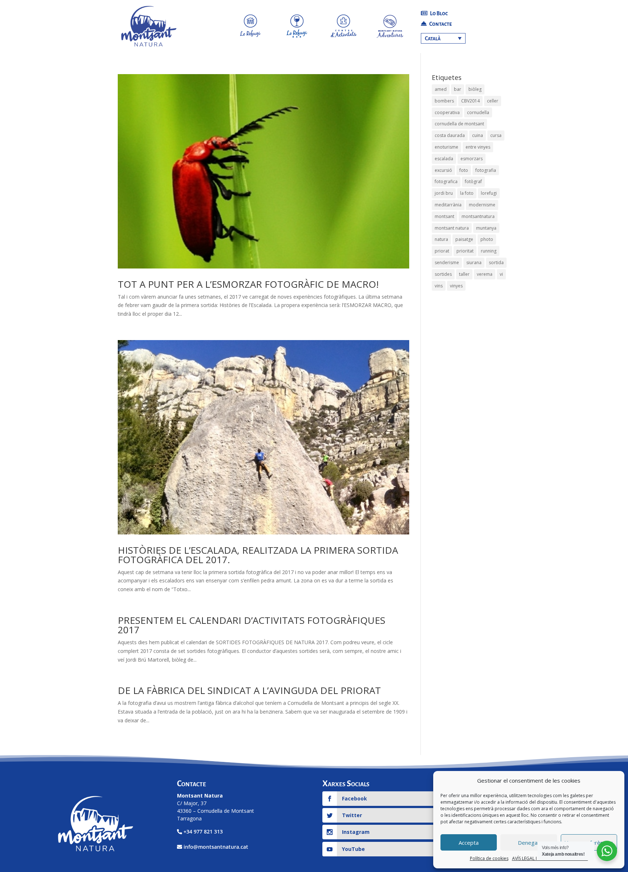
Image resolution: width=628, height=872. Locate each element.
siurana (474, 262)
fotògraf (473, 181)
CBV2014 (470, 101)
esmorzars (471, 159)
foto (463, 170)
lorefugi (489, 193)
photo (486, 239)
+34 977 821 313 (203, 831)
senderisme (447, 262)
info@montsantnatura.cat (216, 846)
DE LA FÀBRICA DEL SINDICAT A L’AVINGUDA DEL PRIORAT (249, 690)
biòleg (475, 89)
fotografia (485, 170)
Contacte (440, 24)
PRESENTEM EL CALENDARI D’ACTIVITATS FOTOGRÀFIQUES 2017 (251, 625)
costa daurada (450, 135)
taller (464, 274)
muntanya (486, 228)
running (488, 251)
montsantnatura (478, 216)
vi (501, 274)
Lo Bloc (438, 13)
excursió (443, 170)
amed (441, 89)
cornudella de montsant (459, 124)
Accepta (469, 842)
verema (484, 274)
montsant (444, 216)
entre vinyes (478, 147)
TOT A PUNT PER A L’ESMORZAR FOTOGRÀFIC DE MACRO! (248, 284)
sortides (443, 274)
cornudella (478, 112)
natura (441, 239)
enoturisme (446, 147)
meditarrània (448, 205)
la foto (467, 193)
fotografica (446, 181)
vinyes (456, 286)
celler (492, 101)
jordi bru (444, 193)
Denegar (529, 842)
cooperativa (447, 112)
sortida (496, 262)
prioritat (465, 251)
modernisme (482, 205)
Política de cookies (489, 858)
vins (439, 286)
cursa (496, 135)
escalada (444, 159)
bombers (444, 101)
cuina (477, 135)
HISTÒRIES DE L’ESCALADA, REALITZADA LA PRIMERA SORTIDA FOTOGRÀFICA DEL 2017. (258, 555)
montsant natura (452, 228)
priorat (442, 251)
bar (457, 89)
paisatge (464, 239)
